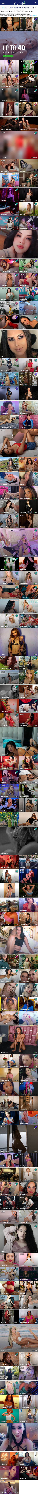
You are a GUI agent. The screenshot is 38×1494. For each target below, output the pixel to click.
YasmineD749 (24, 1080)
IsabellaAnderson (6, 86)
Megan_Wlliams (5, 413)
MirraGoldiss (4, 1379)
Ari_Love (22, 214)
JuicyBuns (4, 683)
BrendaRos (4, 882)
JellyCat (3, 995)
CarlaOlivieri (23, 384)
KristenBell (23, 413)
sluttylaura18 (4, 1407)
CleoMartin (4, 171)
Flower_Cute (23, 72)
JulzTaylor (4, 583)
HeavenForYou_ (24, 1308)
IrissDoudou (23, 171)
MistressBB (23, 569)
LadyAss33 (4, 1095)
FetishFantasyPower (6, 1180)
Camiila (22, 484)
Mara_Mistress (24, 626)
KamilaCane (4, 612)
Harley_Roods (24, 768)
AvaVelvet (23, 1478)
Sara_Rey (3, 399)
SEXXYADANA (5, 1080)
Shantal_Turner (5, 981)
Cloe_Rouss (4, 384)
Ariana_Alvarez (24, 683)
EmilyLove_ (23, 711)
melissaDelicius (24, 1066)
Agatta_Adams (24, 896)
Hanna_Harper (24, 328)
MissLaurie (4, 370)
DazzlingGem (23, 129)
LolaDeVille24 (4, 257)
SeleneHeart (4, 200)
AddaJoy (22, 115)
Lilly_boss (3, 328)
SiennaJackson (5, 456)
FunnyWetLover (5, 1208)
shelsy (2, 654)
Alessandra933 (5, 853)
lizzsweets (23, 512)
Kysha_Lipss (4, 711)
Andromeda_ (4, 186)
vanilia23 (22, 867)
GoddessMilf (4, 1308)
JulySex (3, 825)
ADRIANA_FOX (5, 1350)
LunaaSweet (23, 1379)
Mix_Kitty (3, 782)
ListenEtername (5, 811)
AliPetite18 (23, 811)
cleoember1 (4, 1222)
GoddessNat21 (5, 1194)
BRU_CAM (4, 356)
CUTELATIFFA (24, 1123)
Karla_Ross (4, 555)
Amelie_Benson (5, 498)
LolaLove (3, 1492)
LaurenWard (23, 299)
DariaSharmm (23, 967)
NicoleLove (23, 782)
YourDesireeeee (25, 981)
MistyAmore (23, 1222)
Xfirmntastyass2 (24, 1322)
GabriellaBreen (5, 626)
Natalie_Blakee (5, 1151)
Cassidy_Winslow (25, 1166)
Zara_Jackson (24, 370)
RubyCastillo (4, 115)
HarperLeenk (4, 796)
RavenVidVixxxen (5, 29)
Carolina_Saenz (5, 867)
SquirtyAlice (23, 612)
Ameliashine (23, 882)
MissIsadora (23, 910)
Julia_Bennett (4, 725)
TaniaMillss (4, 484)
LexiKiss (22, 697)
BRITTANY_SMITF (6, 669)
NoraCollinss (4, 1052)
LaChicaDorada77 (25, 1407)
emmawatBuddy (5, 697)
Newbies (26, 7)
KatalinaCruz (23, 271)
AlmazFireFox (24, 1279)
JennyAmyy (4, 967)
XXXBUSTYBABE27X (6, 1293)
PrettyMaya (4, 1421)
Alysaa (2, 1393)
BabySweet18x (5, 910)
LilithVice (3, 1123)
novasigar (22, 1393)
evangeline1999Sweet (26, 228)
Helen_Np (3, 1450)
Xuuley (3, 1251)
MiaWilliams (23, 399)
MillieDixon (23, 285)
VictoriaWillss (23, 1109)
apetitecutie (4, 598)
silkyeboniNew (24, 1095)
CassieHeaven (24, 924)
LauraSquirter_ (5, 470)
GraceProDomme (6, 129)
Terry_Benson (24, 313)
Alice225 (22, 995)
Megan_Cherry (24, 200)
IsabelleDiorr (23, 669)
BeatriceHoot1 (24, 527)
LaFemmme (4, 1109)
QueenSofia (4, 299)
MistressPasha (5, 72)
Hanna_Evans (4, 569)
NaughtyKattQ (4, 1478)
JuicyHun (22, 1293)
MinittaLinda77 (5, 924)
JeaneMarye (4, 768)
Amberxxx (3, 1009)
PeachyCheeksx (5, 1066)
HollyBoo (3, 1322)
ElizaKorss (23, 470)
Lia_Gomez (4, 157)
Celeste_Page (5, 527)
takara (2, 313)
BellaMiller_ (4, 1464)
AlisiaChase (4, 214)
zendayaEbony (5, 1364)
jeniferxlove (4, 896)
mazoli (22, 1464)
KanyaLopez (23, 29)
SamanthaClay (4, 1024)
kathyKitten (23, 427)
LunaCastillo (4, 100)
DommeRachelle (24, 796)
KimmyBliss (4, 285)
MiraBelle (22, 86)
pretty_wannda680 (25, 498)
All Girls (4, 7)
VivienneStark (24, 100)
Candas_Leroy (5, 1166)
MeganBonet (4, 228)
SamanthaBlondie (25, 583)
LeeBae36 (4, 1265)
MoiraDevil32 (23, 598)
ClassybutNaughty (25, 1009)
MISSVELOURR (24, 1421)
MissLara (22, 1024)
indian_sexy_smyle (6, 953)
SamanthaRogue (5, 271)
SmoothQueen (24, 725)
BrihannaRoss (24, 1194)
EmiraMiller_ (23, 186)
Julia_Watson (23, 1208)
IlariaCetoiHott (24, 1180)
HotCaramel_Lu (24, 1364)
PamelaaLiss (4, 1279)
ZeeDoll (22, 1265)
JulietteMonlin (5, 512)
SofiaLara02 (4, 754)
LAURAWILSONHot (6, 427)
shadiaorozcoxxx (24, 825)
